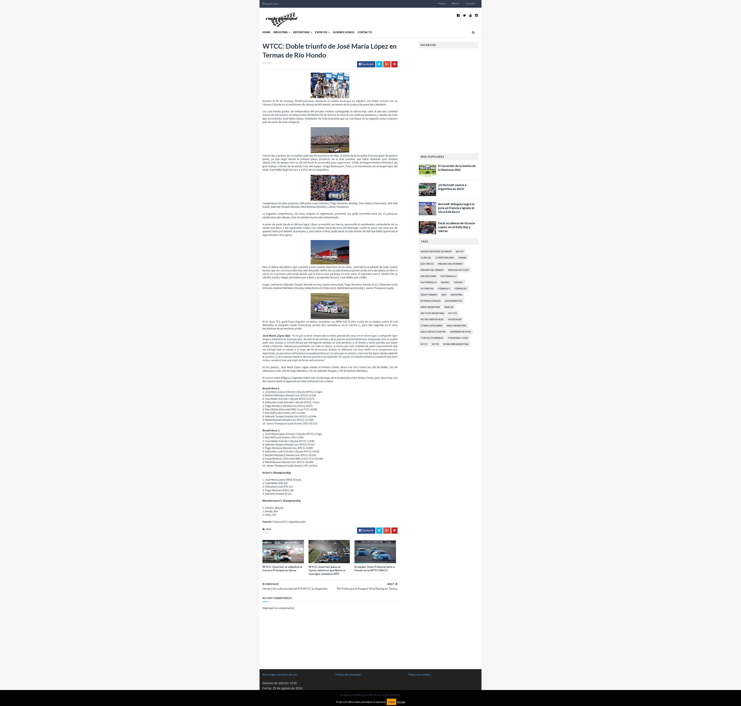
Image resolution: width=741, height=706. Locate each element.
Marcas (448, 307)
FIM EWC (458, 282)
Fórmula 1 (444, 288)
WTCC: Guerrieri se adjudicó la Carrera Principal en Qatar (282, 568)
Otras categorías (431, 325)
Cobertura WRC (444, 257)
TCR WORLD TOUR (458, 338)
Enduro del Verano (432, 270)
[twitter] (464, 15)
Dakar (462, 257)
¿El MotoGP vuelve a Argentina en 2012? (452, 187)
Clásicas (426, 257)
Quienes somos (343, 32)
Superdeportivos (460, 331)
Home (441, 3)
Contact (470, 3)
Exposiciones (428, 276)
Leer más (401, 702)
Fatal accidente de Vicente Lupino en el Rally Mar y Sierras (456, 227)
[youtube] (471, 15)
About (455, 3)
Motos (452, 313)
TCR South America (432, 338)
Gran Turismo (429, 294)
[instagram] (477, 15)
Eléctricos (427, 263)
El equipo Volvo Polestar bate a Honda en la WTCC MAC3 (374, 568)
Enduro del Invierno (450, 263)
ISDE (444, 294)
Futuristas (427, 288)
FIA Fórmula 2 (448, 276)
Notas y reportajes (432, 319)
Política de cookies (419, 674)
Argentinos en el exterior (436, 251)
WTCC (265, 532)
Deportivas (301, 32)
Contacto (364, 32)
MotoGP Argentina (432, 313)
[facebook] (458, 15)
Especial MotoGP (458, 270)
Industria (280, 32)
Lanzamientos (453, 301)
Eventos (321, 32)
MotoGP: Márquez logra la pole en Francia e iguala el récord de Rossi (456, 208)
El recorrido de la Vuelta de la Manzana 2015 (457, 168)
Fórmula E (461, 288)
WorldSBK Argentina (456, 344)
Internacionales (431, 301)
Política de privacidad (348, 674)
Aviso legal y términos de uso (279, 674)
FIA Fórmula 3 (428, 282)
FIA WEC (445, 282)
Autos (460, 251)
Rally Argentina (456, 325)
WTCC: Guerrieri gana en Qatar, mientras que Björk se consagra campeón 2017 (327, 570)
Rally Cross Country (433, 331)
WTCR (435, 344)
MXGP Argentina (430, 307)
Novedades (455, 319)
